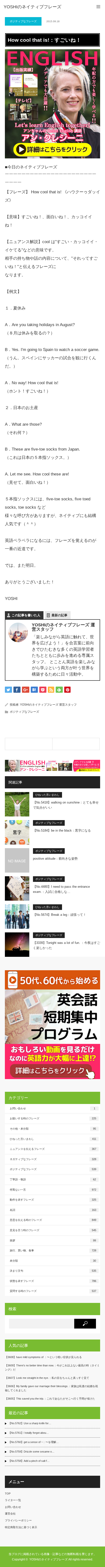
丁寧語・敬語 (53, 1179)
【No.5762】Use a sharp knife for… (29, 1423)
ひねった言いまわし (47, 794)
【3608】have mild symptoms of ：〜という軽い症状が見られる (43, 1357)
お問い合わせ (52, 1108)
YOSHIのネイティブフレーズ (32, 7)
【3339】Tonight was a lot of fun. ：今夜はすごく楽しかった (66, 945)
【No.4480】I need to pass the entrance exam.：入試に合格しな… (61, 889)
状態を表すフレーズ (53, 1280)
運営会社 (10, 1513)
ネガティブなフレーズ (53, 1159)
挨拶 (53, 1240)
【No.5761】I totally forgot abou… (28, 1432)
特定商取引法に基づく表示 (21, 1527)
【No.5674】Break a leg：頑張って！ (59, 915)
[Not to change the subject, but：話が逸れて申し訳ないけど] (76, 744)
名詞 (53, 1209)
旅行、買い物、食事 (53, 1250)
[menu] (98, 6)
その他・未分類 (53, 1128)
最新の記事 (59, 615)
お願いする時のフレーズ (53, 1118)
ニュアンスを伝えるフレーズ (53, 1148)
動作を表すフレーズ (53, 1199)
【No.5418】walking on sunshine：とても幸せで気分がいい (66, 805)
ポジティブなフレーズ (23, 21)
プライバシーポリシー (18, 1520)
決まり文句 (53, 1270)
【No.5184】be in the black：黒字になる (62, 830)
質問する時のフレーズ (53, 1290)
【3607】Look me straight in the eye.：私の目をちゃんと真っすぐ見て (47, 1377)
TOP (7, 1493)
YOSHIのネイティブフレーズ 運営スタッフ (48, 704)
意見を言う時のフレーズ (53, 1230)
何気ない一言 (53, 1189)
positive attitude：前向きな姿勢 (55, 858)
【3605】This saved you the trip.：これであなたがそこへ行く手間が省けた (50, 1398)
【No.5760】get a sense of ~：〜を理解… (33, 1442)
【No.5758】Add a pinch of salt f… (29, 1460)
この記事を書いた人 (26, 615)
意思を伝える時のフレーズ (53, 1219)
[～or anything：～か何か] (28, 744)
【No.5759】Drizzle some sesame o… (31, 1451)
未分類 (53, 1260)
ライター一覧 (13, 1500)
